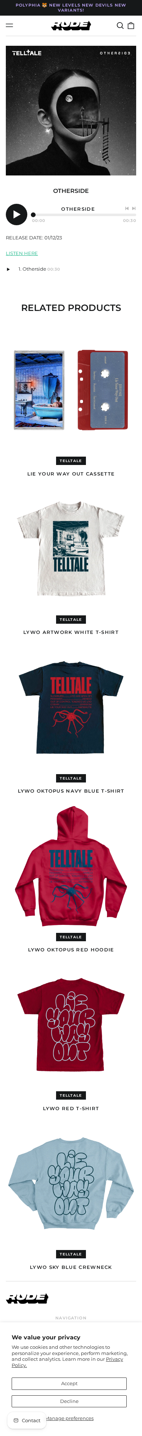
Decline (69, 1401)
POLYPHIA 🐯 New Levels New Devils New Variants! (71, 8)
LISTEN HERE (22, 253)
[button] (120, 25)
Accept (69, 1383)
